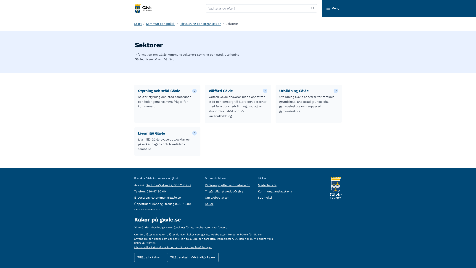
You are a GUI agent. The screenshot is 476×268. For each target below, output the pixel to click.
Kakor (209, 204)
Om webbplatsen (217, 197)
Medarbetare (267, 185)
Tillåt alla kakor (148, 257)
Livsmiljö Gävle (151, 133)
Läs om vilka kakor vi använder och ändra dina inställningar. (173, 247)
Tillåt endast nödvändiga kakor (192, 257)
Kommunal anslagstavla (275, 191)
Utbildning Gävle (294, 91)
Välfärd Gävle (221, 91)
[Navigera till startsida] (143, 8)
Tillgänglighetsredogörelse (224, 191)
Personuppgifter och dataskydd (227, 185)
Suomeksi (265, 197)
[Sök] (313, 8)
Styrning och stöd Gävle (159, 91)
